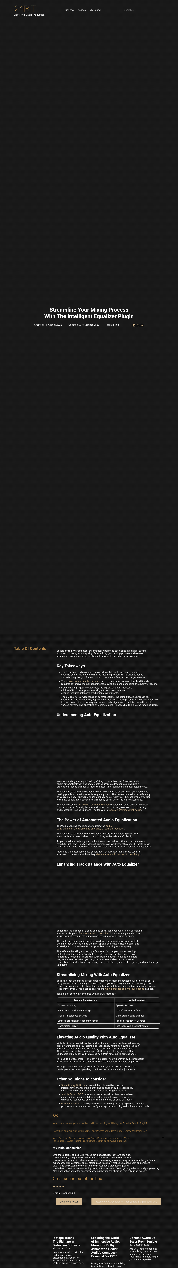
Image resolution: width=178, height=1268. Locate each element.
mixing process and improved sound (124, 988)
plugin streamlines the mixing (82, 681)
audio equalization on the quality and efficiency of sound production (90, 827)
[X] (138, 325)
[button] (108, 1121)
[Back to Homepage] (25, 9)
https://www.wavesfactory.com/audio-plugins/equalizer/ (126, 1201)
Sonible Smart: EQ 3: (72, 1094)
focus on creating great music (125, 810)
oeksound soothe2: (72, 1103)
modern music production (94, 933)
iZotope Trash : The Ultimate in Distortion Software (66, 1241)
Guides (82, 10)
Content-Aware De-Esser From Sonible (143, 1239)
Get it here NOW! (69, 1201)
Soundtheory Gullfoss (73, 1085)
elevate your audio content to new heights (119, 854)
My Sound (95, 10)
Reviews (69, 10)
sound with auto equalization (94, 804)
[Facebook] (134, 325)
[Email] (142, 325)
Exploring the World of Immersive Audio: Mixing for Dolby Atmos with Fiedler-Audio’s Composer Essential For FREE (105, 1247)
